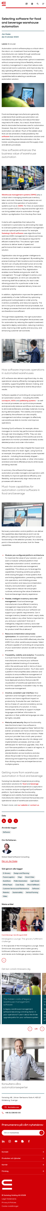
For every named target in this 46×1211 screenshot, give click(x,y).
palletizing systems (28, 400)
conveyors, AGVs (9, 400)
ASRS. (20, 206)
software (5, 136)
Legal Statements (9, 1199)
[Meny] (43, 4)
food (25, 784)
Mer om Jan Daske (9, 861)
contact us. (34, 805)
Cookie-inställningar (10, 1206)
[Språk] (32, 4)
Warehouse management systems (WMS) (19, 195)
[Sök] (38, 4)
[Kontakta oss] (26, 4)
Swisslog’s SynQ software (12, 233)
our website (22, 805)
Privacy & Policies (9, 1202)
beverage (34, 784)
